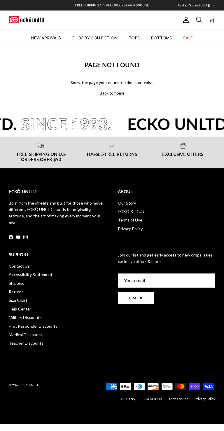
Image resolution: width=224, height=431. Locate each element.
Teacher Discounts (26, 343)
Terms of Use (130, 219)
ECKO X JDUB (131, 211)
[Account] (185, 19)
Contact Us (19, 266)
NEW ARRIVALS (46, 37)
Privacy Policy (130, 228)
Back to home (112, 92)
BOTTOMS (161, 37)
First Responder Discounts (33, 326)
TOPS (134, 37)
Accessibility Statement (30, 274)
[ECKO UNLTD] (27, 19)
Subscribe (135, 298)
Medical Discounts (25, 334)
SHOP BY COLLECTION (94, 37)
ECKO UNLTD (29, 385)
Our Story (127, 202)
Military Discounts (25, 317)
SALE (188, 37)
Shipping (16, 283)
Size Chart (18, 300)
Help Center (20, 308)
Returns (16, 291)
